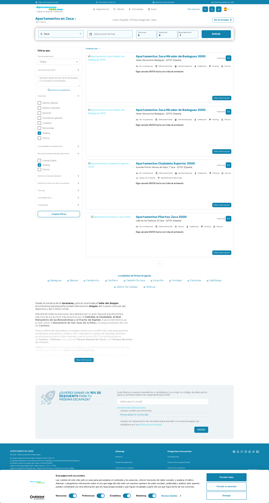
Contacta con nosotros (124, 468)
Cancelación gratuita (52, 118)
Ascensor (46, 113)
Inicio (115, 20)
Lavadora (46, 123)
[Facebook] (237, 451)
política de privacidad (150, 424)
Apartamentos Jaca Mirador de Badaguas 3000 (171, 56)
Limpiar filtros (59, 214)
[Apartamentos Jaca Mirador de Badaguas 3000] (111, 77)
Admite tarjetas (50, 103)
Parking (46, 133)
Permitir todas (227, 477)
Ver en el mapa (221, 20)
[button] (205, 9)
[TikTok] (253, 451)
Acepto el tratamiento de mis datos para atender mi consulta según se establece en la (159, 423)
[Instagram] (245, 451)
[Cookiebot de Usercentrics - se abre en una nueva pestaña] (37, 497)
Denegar (226, 495)
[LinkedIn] (257, 451)
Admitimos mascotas (176, 468)
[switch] (101, 495)
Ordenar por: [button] (92, 49)
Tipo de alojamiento (46, 56)
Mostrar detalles (169, 496)
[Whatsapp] (249, 451)
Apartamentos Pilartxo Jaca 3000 (161, 217)
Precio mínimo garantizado (179, 462)
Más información (222, 98)
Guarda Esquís (49, 160)
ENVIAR (201, 429)
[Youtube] (241, 451)
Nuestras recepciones (123, 462)
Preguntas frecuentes (180, 451)
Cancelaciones (173, 457)
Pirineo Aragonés (140, 20)
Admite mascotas (51, 108)
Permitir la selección (226, 486)
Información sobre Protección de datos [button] (131, 407)
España (124, 20)
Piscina (45, 138)
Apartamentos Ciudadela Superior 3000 (165, 163)
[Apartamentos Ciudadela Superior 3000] (111, 184)
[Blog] (234, 451)
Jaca (154, 20)
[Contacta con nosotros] (212, 9)
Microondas (48, 128)
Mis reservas (194, 9)
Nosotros (118, 457)
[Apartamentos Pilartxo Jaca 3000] (111, 235)
